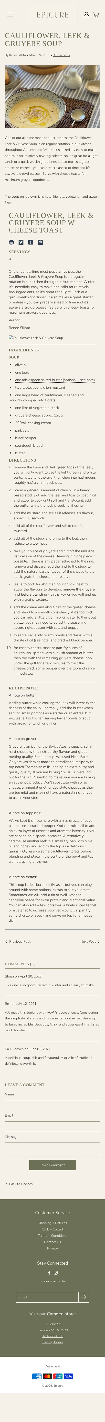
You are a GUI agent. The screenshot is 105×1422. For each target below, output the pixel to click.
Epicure (58, 1386)
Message (11, 1136)
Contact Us (52, 1242)
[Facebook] (49, 1273)
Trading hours (52, 1342)
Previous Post (20, 941)
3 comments (61, 55)
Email (9, 1115)
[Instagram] (56, 1273)
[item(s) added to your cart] (96, 15)
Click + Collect (52, 1229)
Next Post (88, 941)
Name (9, 1094)
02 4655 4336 (52, 1336)
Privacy (52, 1248)
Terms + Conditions (52, 1235)
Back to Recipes (21, 1184)
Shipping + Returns (52, 1223)
